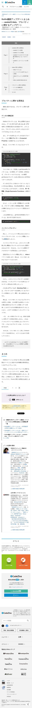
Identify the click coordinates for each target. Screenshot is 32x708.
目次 (16, 43)
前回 (5, 239)
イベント (4, 644)
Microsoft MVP (18, 502)
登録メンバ (22, 462)
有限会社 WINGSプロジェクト (18, 454)
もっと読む (6, 438)
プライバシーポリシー (12, 694)
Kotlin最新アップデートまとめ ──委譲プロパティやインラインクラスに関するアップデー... (16, 431)
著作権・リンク (10, 683)
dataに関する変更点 (17, 67)
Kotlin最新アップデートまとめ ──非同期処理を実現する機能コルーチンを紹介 (16, 427)
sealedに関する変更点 (18, 48)
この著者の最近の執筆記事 (17, 488)
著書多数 (22, 524)
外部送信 (9, 696)
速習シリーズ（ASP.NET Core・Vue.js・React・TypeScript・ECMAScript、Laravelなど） (19, 514)
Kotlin (14, 37)
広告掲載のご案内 (23, 630)
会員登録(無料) (17, 406)
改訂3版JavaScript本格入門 (19, 519)
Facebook (22, 473)
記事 (22, 467)
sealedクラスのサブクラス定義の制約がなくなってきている (20, 56)
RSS (12, 469)
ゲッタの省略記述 (17, 87)
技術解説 (9, 37)
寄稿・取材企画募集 (9, 630)
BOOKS (20, 644)
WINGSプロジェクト (17, 452)
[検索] (3, 7)
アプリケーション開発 (16, 6)
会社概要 (9, 689)
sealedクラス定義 (17, 50)
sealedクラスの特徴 (18, 52)
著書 (19, 467)
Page (6, 55)
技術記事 (4, 37)
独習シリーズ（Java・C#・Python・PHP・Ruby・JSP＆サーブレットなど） (20, 510)
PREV (5, 388)
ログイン (13, 408)
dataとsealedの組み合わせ (20, 80)
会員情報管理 (10, 685)
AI (7, 6)
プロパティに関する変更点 (19, 85)
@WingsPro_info (19, 469)
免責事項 (9, 687)
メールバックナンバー (17, 587)
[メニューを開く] (2, 2)
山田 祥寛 (19, 31)
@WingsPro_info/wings (20, 471)
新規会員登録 (16, 591)
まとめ (14, 92)
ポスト (21, 413)
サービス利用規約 (11, 692)
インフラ (26, 6)
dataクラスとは (17, 69)
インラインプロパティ (19, 89)
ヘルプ (8, 680)
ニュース (4, 637)
